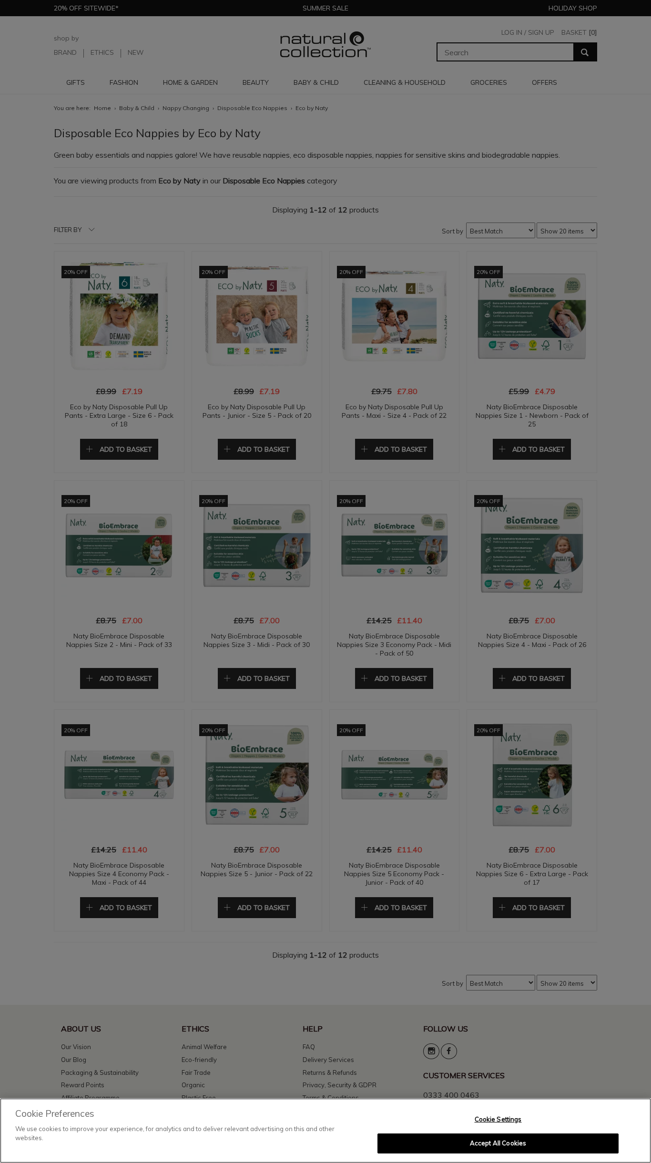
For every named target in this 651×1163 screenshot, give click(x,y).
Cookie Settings (498, 1119)
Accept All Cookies (498, 1143)
